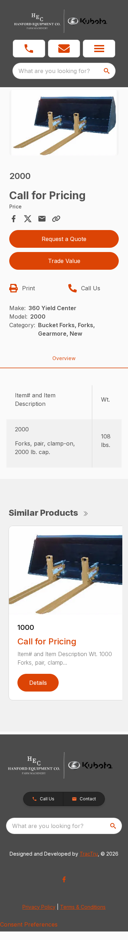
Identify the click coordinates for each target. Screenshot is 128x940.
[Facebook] (64, 879)
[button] (29, 48)
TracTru (89, 854)
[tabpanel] (64, 124)
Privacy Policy (38, 907)
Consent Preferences (29, 924)
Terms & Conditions (83, 907)
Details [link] (38, 682)
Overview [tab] (64, 358)
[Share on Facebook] (13, 218)
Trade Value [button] (64, 260)
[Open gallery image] (64, 123)
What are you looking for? (54, 70)
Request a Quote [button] (64, 238)
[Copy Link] (56, 218)
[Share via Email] (42, 218)
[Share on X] (27, 218)
